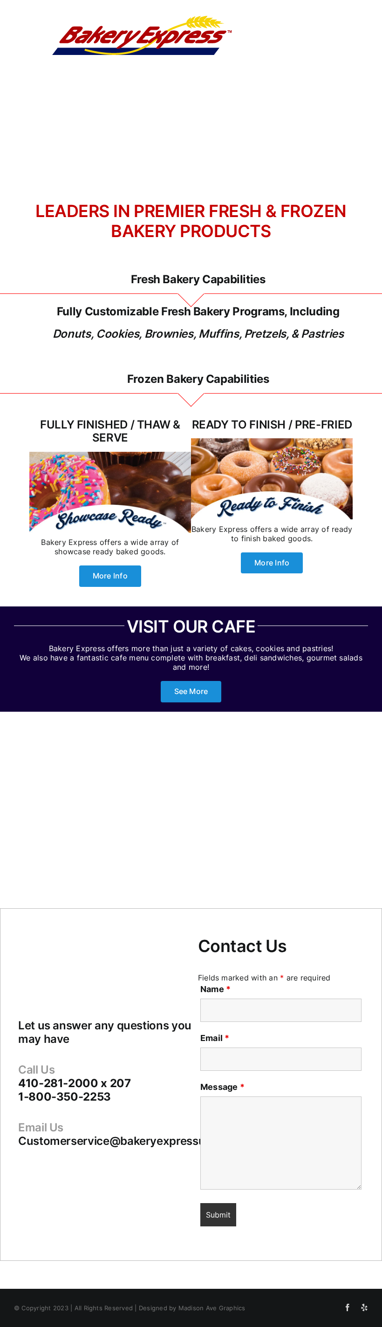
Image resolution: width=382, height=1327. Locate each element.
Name (215, 989)
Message (222, 1087)
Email (215, 1038)
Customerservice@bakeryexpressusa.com (131, 1141)
